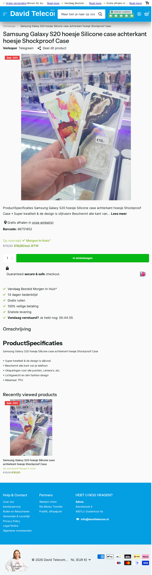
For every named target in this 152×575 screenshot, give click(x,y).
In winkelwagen (81, 255)
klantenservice (12, 503)
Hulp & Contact (15, 492)
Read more (52, 3)
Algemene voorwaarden (17, 527)
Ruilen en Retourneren (16, 508)
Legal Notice (10, 522)
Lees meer (119, 211)
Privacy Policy (11, 518)
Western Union (47, 499)
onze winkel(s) (43, 220)
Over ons (8, 499)
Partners (45, 492)
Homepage (9, 26)
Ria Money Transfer (50, 503)
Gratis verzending (16, 3)
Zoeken (97, 14)
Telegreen (26, 48)
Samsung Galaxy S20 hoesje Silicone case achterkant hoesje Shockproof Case (29, 459)
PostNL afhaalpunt (50, 508)
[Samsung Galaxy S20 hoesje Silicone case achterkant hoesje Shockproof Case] (31, 424)
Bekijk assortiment (5, 14)
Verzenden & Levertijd (16, 513)
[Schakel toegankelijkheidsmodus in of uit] (144, 3)
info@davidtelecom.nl (94, 516)
